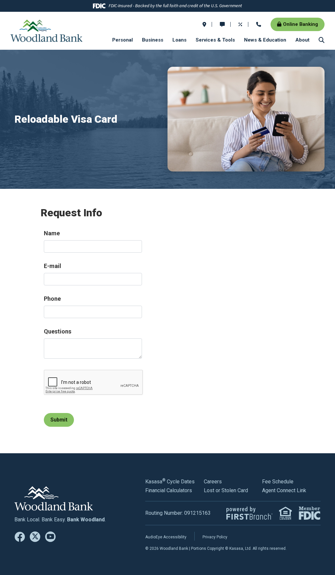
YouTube (50, 536)
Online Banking (300, 24)
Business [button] (152, 40)
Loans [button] (179, 40)
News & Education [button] (265, 40)
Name (52, 233)
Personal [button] (122, 40)
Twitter (35, 536)
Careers (213, 481)
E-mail (52, 265)
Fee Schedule (277, 481)
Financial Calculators (168, 490)
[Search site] (322, 40)
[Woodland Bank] (46, 30)
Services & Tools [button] (215, 40)
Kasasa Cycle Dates (170, 481)
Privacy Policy (215, 537)
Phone (52, 298)
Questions (57, 331)
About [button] (302, 40)
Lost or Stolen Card (226, 490)
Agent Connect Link (284, 490)
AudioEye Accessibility (165, 537)
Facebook (19, 536)
